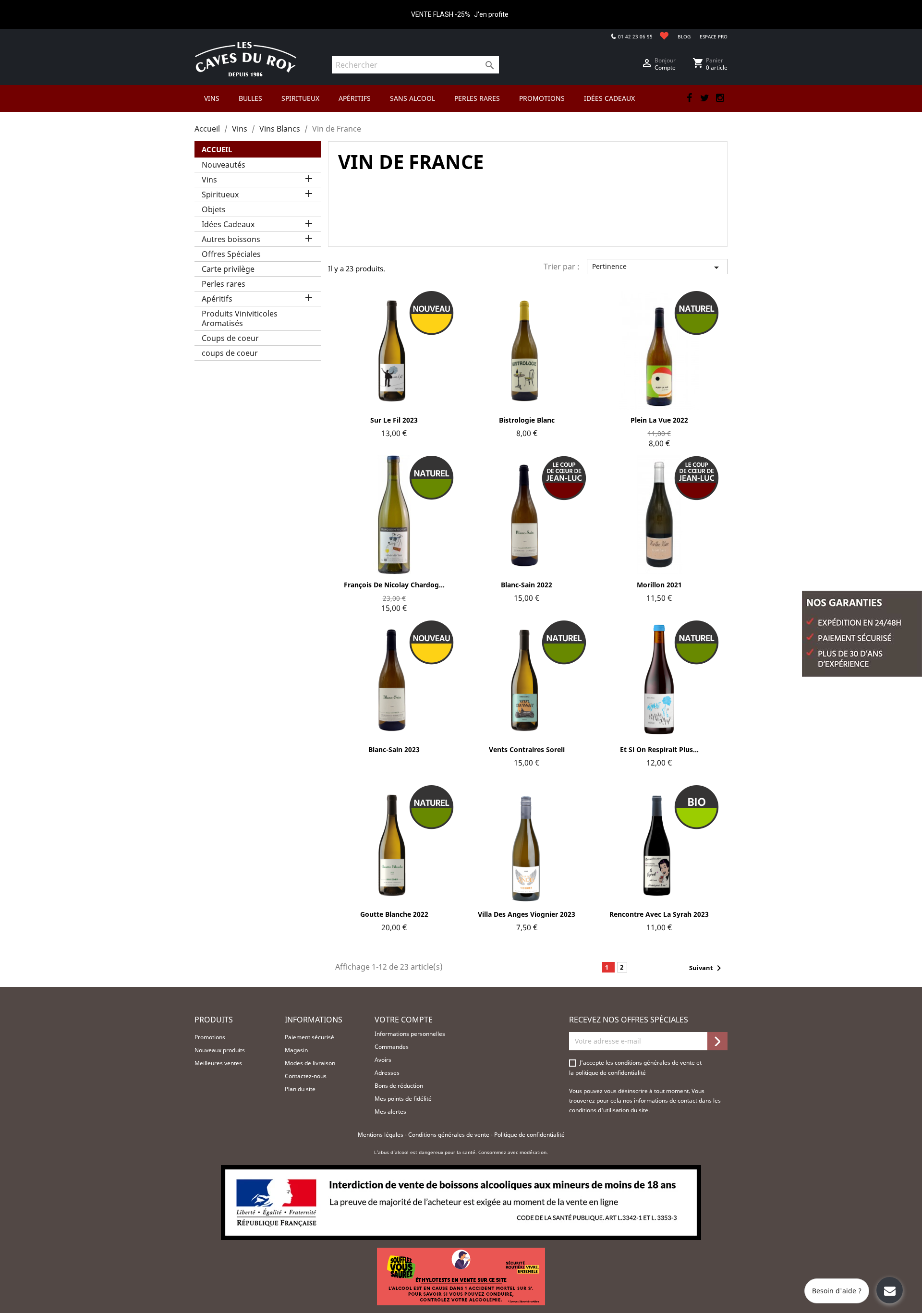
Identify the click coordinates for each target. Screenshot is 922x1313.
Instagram (720, 98)
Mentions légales (381, 1135)
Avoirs (383, 1060)
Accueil (217, 149)
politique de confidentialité (610, 1073)
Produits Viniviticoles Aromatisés (240, 318)
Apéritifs (217, 298)
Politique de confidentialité (529, 1135)
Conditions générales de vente (449, 1135)
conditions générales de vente (655, 1062)
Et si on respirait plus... (659, 749)
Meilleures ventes (218, 1063)
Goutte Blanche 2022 (394, 914)
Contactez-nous (306, 1076)
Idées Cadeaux (228, 224)
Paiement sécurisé (309, 1037)
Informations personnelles (410, 1034)
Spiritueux (220, 194)
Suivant (707, 968)
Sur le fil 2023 (394, 420)
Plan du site (300, 1089)
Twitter (704, 98)
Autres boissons (231, 239)
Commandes (392, 1047)
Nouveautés (223, 164)
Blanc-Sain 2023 (394, 749)
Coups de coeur (230, 338)
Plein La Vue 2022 (659, 420)
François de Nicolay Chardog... (394, 584)
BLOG (684, 36)
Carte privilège (228, 269)
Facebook (689, 98)
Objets (214, 209)
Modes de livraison (310, 1063)
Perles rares (223, 284)
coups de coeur (230, 353)
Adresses (387, 1073)
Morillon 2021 (659, 584)
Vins (209, 179)
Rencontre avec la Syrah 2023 (659, 914)
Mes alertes (390, 1111)
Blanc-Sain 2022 (526, 584)
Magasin (296, 1050)
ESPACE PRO (714, 36)
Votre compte (404, 1019)
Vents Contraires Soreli (527, 749)
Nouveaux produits (219, 1050)
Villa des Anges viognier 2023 (526, 914)
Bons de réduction (399, 1086)
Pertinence (657, 267)
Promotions (209, 1037)
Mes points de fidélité (403, 1098)
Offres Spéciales (231, 254)
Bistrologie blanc (527, 420)
